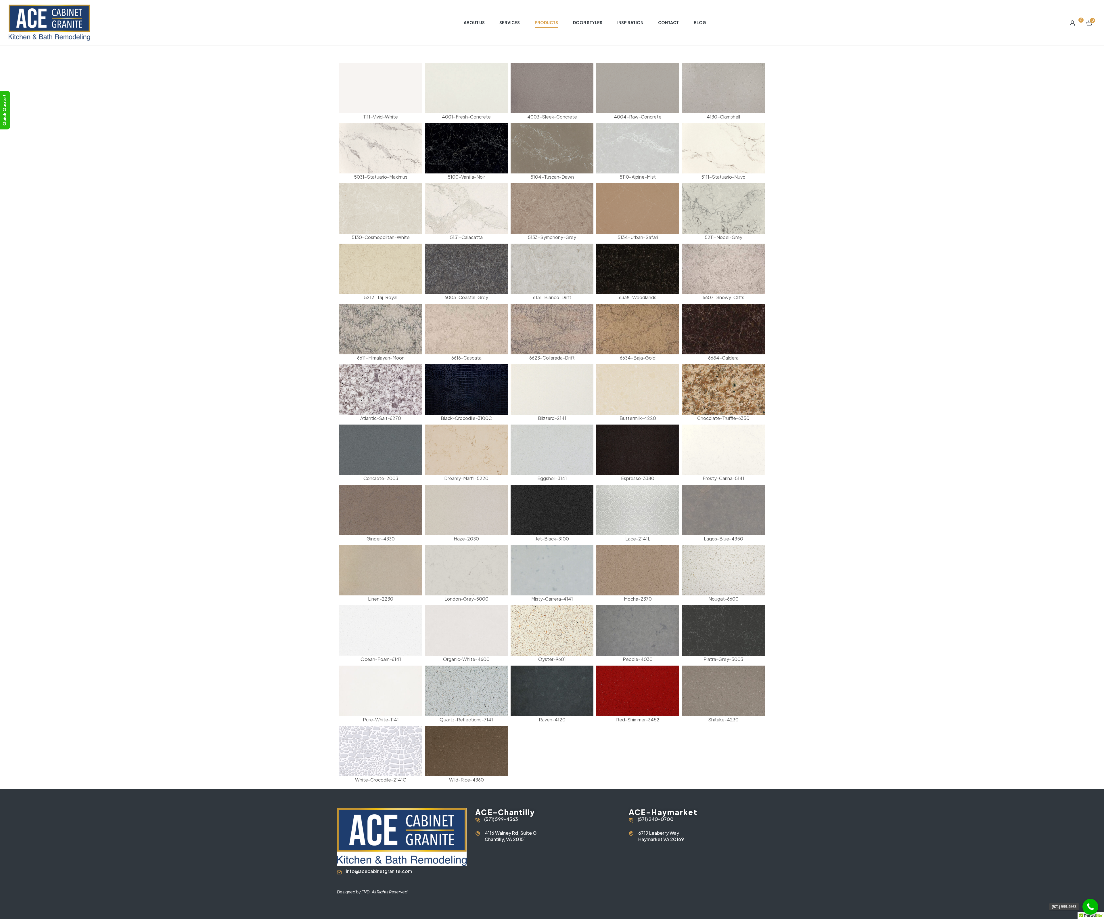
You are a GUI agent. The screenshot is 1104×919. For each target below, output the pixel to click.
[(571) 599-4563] (1090, 907)
